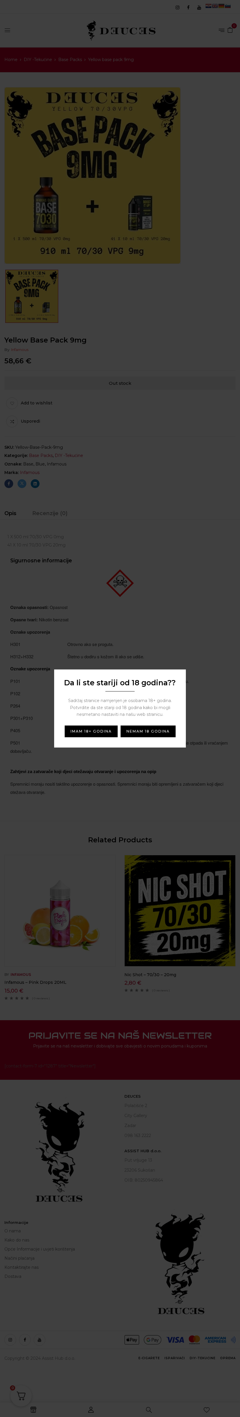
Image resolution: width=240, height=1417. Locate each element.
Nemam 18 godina (148, 731)
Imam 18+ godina (91, 731)
